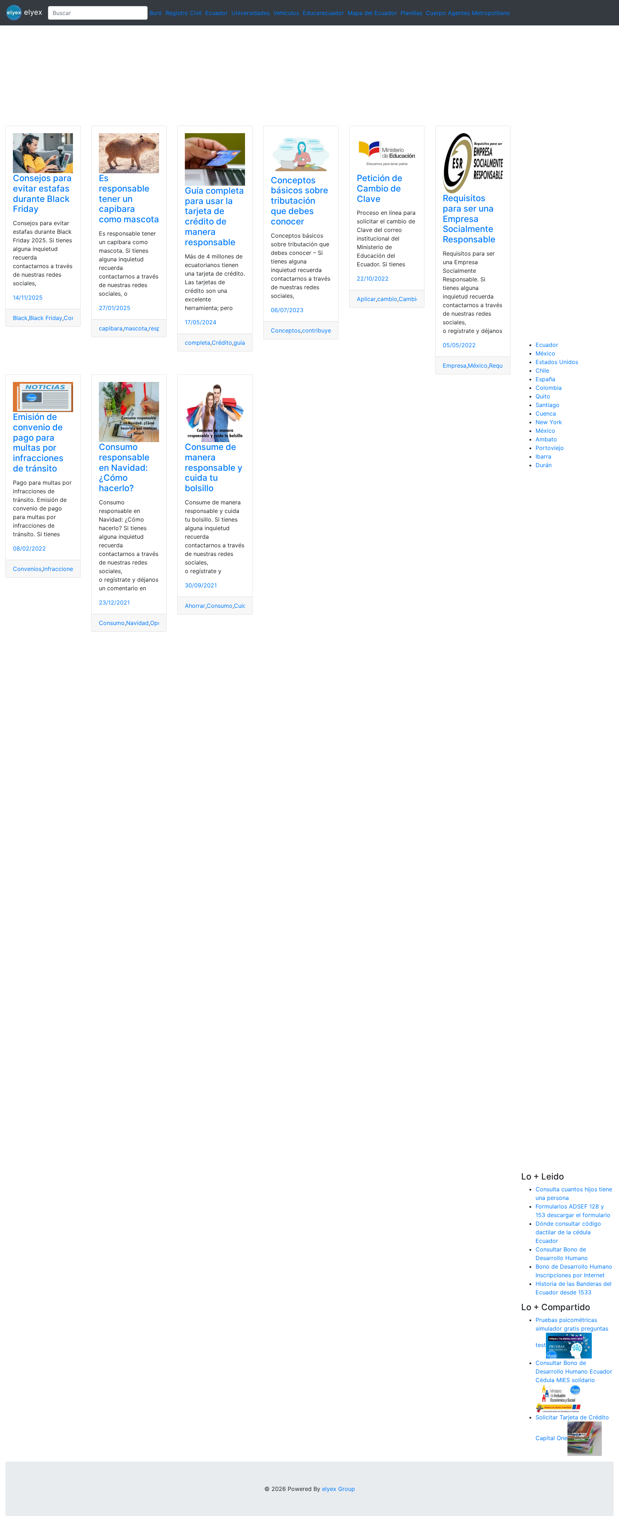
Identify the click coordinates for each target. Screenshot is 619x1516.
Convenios (27, 568)
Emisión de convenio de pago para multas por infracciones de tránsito (38, 443)
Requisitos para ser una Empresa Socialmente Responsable (469, 218)
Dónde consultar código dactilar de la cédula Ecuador (568, 1232)
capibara (111, 328)
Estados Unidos (557, 361)
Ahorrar (195, 605)
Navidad (137, 622)
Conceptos (286, 330)
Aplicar (366, 298)
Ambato (546, 439)
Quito (543, 396)
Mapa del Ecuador (372, 12)
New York (549, 422)
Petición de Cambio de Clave (379, 188)
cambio (387, 298)
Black (20, 317)
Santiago (548, 404)
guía (239, 342)
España (545, 379)
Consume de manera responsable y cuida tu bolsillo (214, 467)
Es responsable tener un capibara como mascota (129, 198)
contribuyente (321, 330)
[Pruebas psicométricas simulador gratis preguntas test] (569, 1344)
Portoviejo (550, 447)
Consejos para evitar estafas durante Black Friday (42, 193)
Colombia (549, 387)
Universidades (250, 12)
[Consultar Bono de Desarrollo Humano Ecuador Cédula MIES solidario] (558, 1397)
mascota (135, 328)
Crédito (222, 342)
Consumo (112, 622)
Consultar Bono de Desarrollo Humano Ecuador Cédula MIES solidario (574, 1371)
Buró (155, 12)
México (478, 365)
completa (197, 342)
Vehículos (286, 12)
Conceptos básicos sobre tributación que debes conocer (299, 201)
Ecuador (216, 12)
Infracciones (59, 568)
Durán (544, 465)
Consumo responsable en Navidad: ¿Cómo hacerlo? (124, 467)
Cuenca (546, 413)
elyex (32, 12)
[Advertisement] (215, 75)
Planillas (411, 12)
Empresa (454, 365)
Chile (542, 370)
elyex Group (338, 1488)
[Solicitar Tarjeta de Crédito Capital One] (584, 1438)
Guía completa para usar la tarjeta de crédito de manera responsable (214, 216)
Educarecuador (323, 12)
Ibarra (543, 456)
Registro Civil (183, 12)
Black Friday (45, 317)
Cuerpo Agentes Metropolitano (468, 12)
